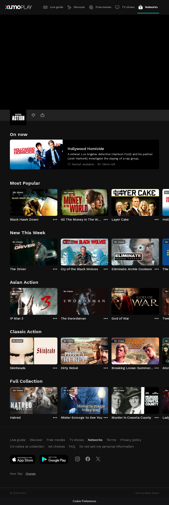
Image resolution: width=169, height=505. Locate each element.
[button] (84, 154)
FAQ (72, 446)
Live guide (56, 7)
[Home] (18, 7)
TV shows (128, 7)
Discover (79, 7)
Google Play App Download (54, 460)
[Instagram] (77, 459)
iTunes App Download (22, 460)
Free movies (103, 7)
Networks (151, 7)
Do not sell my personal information (106, 446)
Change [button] (31, 473)
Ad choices (56, 446)
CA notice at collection (27, 446)
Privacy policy (130, 440)
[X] (98, 459)
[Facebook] (88, 459)
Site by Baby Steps (147, 493)
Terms (111, 440)
